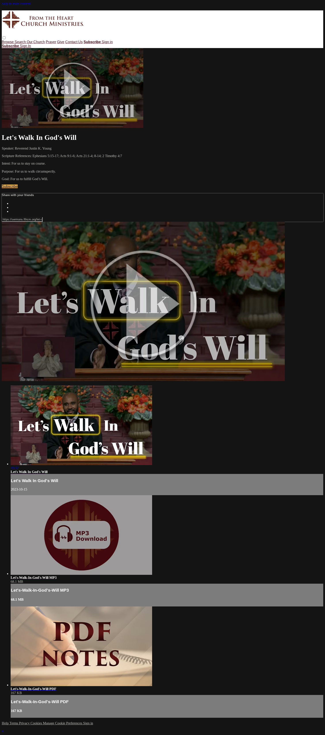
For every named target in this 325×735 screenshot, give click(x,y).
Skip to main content (16, 4)
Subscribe (10, 186)
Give (60, 42)
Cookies (37, 723)
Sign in (107, 42)
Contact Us (74, 42)
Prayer (51, 42)
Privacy (25, 723)
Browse (8, 42)
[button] (4, 37)
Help (6, 723)
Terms (14, 723)
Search (21, 42)
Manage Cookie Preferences (63, 723)
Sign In (25, 46)
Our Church (36, 42)
